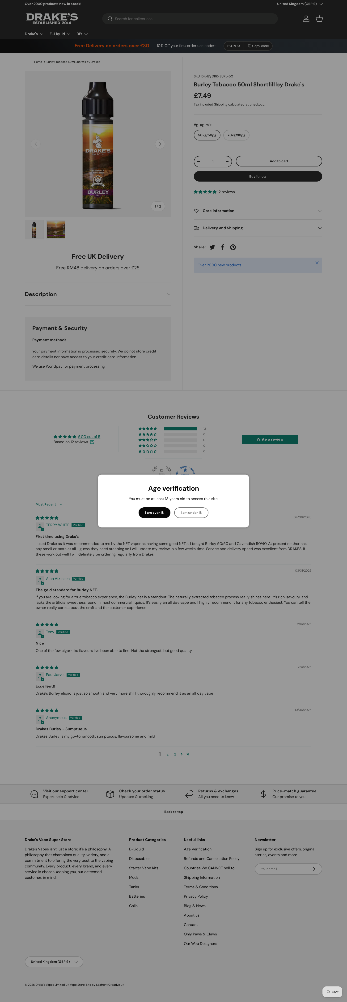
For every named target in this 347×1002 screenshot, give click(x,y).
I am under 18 (191, 512)
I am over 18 (154, 512)
